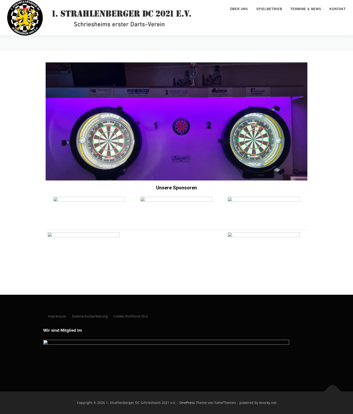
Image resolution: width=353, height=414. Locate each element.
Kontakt (337, 9)
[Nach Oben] (332, 391)
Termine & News (305, 9)
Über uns (239, 9)
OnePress (187, 402)
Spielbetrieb (269, 9)
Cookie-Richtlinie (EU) (131, 316)
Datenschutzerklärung (90, 316)
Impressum (57, 316)
